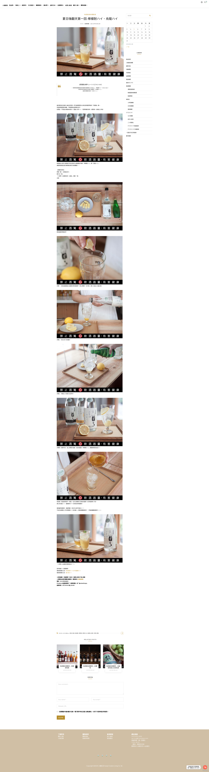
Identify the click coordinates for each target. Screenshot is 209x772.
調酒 (98, 633)
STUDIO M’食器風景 (133, 126)
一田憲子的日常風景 (131, 132)
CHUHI (61, 633)
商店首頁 (128, 59)
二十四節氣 (130, 122)
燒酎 (92, 633)
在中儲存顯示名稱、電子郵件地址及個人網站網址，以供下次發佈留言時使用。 (84, 711)
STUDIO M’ (129, 112)
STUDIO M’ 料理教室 (133, 129)
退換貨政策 (86, 738)
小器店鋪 (61, 738)
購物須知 (85, 736)
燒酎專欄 (130, 109)
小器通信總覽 (129, 62)
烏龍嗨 (89, 633)
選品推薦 (128, 79)
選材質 (46, 5)
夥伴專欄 (128, 136)
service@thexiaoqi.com (140, 738)
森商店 (128, 99)
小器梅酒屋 (86, 23)
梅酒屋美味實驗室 (90, 14)
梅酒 (73, 633)
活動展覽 (128, 69)
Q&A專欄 (130, 116)
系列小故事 (130, 119)
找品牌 (11, 5)
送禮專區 (60, 5)
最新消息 (128, 66)
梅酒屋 (76, 633)
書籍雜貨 (38, 5)
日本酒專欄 (130, 106)
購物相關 (83, 5)
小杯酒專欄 (130, 102)
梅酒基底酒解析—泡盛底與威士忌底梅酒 (113, 667)
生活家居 (30, 5)
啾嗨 (71, 633)
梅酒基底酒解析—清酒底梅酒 (67, 667)
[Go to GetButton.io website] (205, 770)
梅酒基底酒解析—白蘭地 (90, 667)
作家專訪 (128, 72)
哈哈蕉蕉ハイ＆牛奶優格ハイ (73, 570)
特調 (95, 633)
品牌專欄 (128, 76)
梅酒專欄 (128, 86)
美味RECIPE (129, 82)
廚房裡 (24, 5)
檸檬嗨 (80, 633)
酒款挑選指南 (131, 89)
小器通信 (5, 5)
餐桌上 (17, 5)
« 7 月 (127, 47)
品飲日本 (52, 5)
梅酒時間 (130, 96)
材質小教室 (68, 5)
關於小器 (75, 5)
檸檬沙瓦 (85, 633)
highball (66, 633)
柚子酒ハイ (69, 572)
